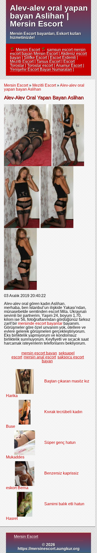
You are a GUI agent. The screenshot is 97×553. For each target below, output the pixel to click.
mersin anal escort (40, 357)
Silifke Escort (35, 57)
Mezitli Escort (22, 61)
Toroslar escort (40, 65)
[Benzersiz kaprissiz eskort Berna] (24, 473)
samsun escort (60, 50)
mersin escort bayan (39, 353)
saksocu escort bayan (63, 359)
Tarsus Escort (48, 61)
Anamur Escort (69, 65)
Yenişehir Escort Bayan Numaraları (41, 69)
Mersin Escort (28, 50)
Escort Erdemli (63, 57)
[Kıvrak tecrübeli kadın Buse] (24, 412)
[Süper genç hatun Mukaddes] (24, 442)
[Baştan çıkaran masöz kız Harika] (24, 381)
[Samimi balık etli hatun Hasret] (25, 504)
